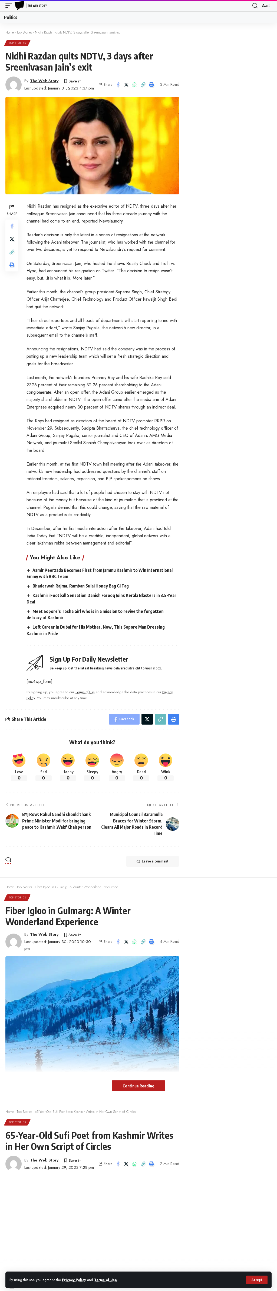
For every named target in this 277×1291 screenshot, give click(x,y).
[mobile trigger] (10, 5)
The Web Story (44, 81)
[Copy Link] (143, 84)
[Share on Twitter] (126, 84)
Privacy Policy (74, 1279)
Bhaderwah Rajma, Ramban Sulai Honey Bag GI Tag (80, 586)
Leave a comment (155, 861)
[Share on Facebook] (118, 84)
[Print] (151, 84)
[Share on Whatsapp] (134, 84)
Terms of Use (105, 1279)
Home (9, 32)
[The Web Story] (31, 5)
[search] (255, 5)
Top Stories (24, 32)
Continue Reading (138, 1085)
